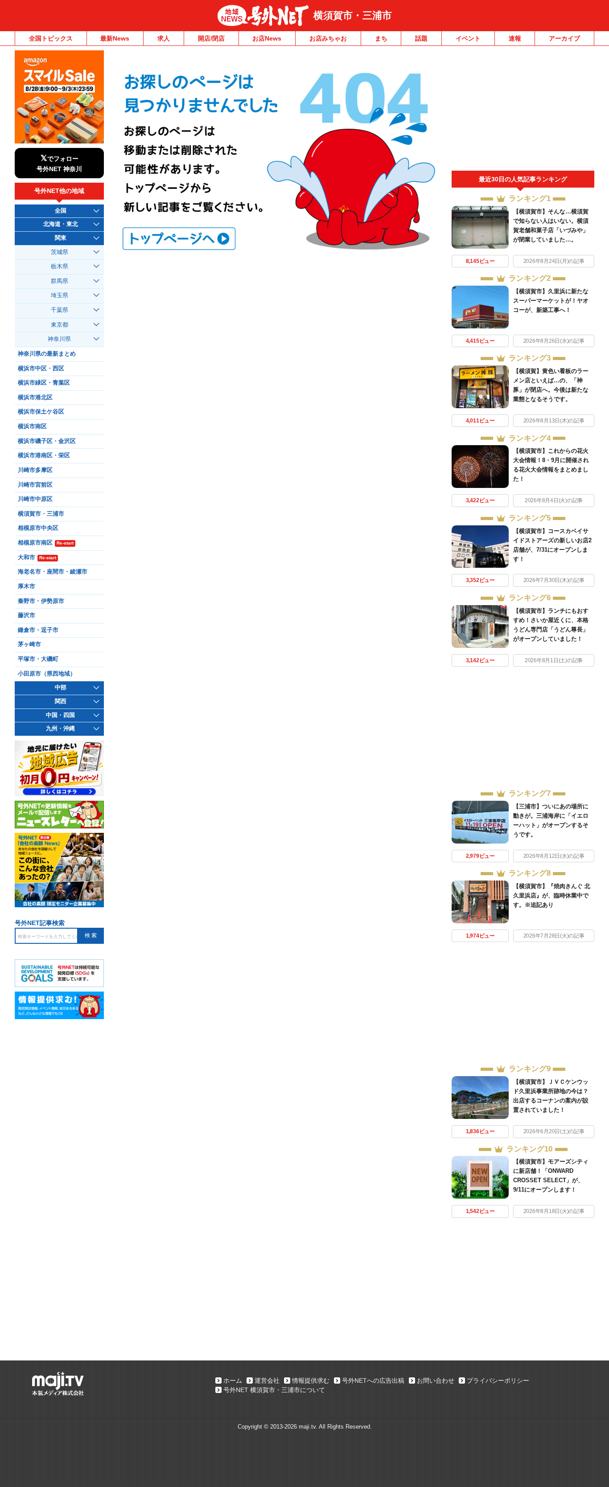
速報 (515, 38)
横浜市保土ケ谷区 (41, 412)
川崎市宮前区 (35, 485)
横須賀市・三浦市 (352, 15)
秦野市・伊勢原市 (41, 601)
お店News (266, 38)
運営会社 (267, 1380)
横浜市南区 (32, 426)
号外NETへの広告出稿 (373, 1380)
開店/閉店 (211, 38)
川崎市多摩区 (35, 470)
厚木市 (26, 586)
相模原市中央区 (38, 528)
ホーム (232, 1380)
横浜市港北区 (35, 397)
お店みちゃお (328, 38)
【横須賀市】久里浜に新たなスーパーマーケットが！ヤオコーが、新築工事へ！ (550, 300)
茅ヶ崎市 (29, 644)
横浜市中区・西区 (41, 368)
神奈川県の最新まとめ (47, 354)
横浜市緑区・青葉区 (44, 383)
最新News (114, 38)
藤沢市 (26, 615)
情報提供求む (310, 1380)
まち (381, 38)
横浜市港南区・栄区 (44, 455)
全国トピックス (51, 38)
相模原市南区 (46, 543)
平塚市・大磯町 (38, 659)
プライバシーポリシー (498, 1380)
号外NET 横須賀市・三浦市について (274, 1389)
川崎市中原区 (35, 499)
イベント (468, 38)
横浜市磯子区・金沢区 (47, 441)
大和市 (37, 557)
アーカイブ (564, 38)
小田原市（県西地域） (47, 674)
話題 (421, 38)
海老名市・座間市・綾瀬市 (52, 572)
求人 (163, 38)
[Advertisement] (523, 110)
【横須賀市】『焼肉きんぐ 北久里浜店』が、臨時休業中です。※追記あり (551, 895)
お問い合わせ (435, 1380)
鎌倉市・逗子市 (38, 630)
